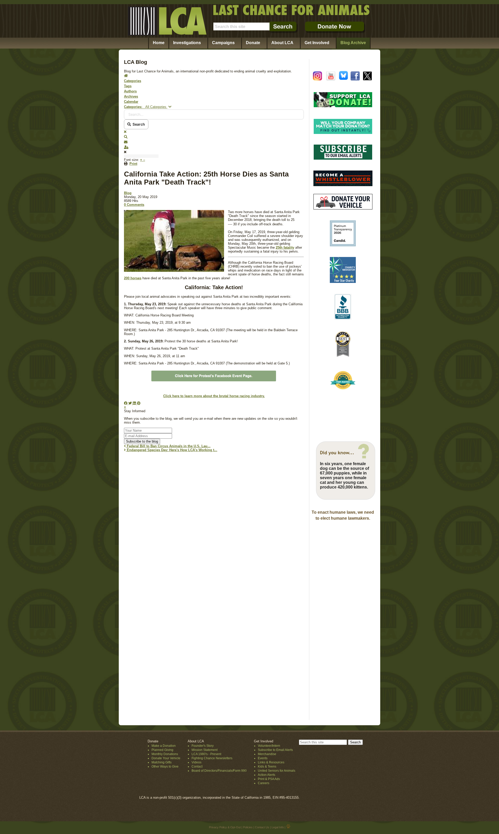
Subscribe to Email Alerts (275, 750)
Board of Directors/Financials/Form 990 (219, 770)
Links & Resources (271, 762)
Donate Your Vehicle (166, 758)
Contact (197, 766)
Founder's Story (203, 746)
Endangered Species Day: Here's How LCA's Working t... (171, 450)
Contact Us (262, 827)
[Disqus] (214, 521)
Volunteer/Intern (269, 746)
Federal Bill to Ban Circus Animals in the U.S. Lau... (168, 446)
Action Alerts (266, 775)
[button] (214, 137)
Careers (263, 783)
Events (262, 758)
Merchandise (267, 754)
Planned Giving (162, 750)
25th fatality (285, 247)
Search (138, 124)
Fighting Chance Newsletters (212, 758)
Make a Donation (164, 746)
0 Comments (134, 205)
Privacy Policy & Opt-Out (225, 827)
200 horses (132, 278)
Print (133, 164)
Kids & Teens (267, 766)
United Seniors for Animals (276, 770)
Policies (248, 827)
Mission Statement (205, 750)
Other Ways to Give (165, 766)
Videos (196, 762)
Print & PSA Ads (269, 779)
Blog (128, 193)
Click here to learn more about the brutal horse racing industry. (214, 396)
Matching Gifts (162, 762)
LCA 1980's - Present (206, 754)
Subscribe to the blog (142, 441)
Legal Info (278, 827)
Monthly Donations (165, 754)
